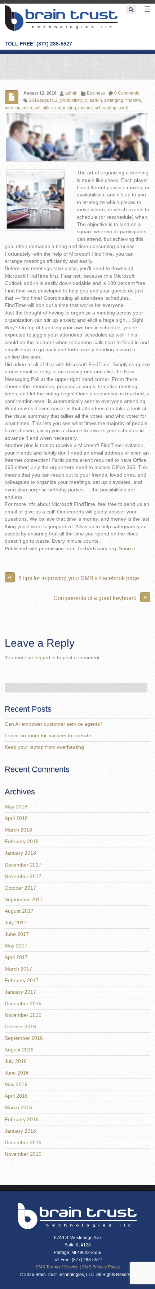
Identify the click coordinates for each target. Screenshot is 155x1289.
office (48, 107)
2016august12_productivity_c (58, 100)
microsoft (31, 107)
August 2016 (19, 1050)
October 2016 (20, 1026)
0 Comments (126, 93)
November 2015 (23, 1154)
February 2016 (22, 1119)
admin (71, 93)
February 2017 (22, 980)
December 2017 (23, 865)
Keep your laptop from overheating (44, 747)
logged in (45, 657)
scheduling (105, 107)
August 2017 (19, 911)
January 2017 (20, 992)
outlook (85, 107)
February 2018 (22, 841)
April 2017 (16, 957)
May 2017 (16, 946)
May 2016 (16, 1084)
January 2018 (20, 853)
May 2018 (16, 807)
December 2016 (23, 1003)
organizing (65, 107)
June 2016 (17, 1073)
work (123, 107)
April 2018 (16, 818)
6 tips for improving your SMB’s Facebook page (73, 576)
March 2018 (18, 830)
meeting (13, 107)
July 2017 (16, 922)
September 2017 (24, 899)
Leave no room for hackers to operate (48, 735)
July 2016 (16, 1061)
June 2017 (17, 934)
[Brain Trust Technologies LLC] (61, 29)
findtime (133, 100)
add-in (95, 100)
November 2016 (23, 1015)
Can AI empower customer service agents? (54, 724)
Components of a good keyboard (100, 596)
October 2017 (20, 888)
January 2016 (20, 1131)
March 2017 (18, 969)
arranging (113, 100)
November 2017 (23, 876)
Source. (128, 548)
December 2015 (23, 1142)
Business (96, 93)
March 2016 (18, 1107)
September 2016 (24, 1038)
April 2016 (16, 1096)
